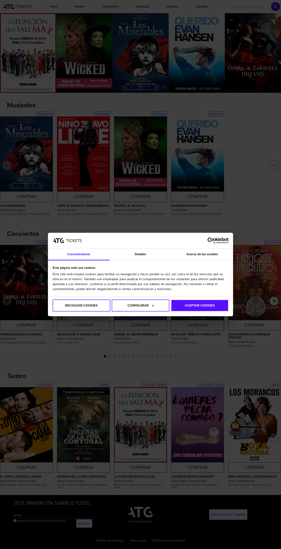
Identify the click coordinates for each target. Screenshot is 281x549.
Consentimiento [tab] (78, 254)
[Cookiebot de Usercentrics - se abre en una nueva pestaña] (211, 240)
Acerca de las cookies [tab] (202, 254)
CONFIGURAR (138, 305)
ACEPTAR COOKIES (200, 305)
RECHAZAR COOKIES (81, 305)
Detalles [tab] (140, 254)
